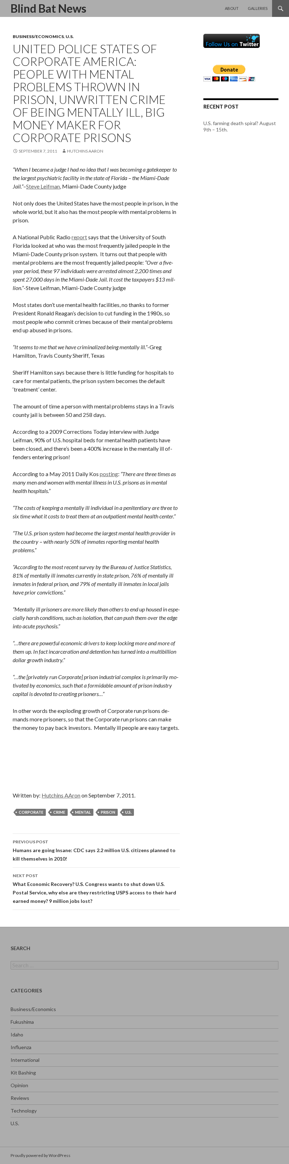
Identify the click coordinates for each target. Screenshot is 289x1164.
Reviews (20, 1098)
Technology (24, 1111)
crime (59, 812)
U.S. (70, 36)
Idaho (17, 1034)
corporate (31, 812)
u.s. (128, 812)
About (232, 8)
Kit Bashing (23, 1073)
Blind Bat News (48, 8)
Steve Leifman (43, 186)
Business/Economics (38, 36)
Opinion (19, 1085)
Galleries (258, 8)
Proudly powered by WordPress (40, 1155)
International (25, 1060)
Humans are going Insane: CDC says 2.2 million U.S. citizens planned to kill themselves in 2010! (94, 850)
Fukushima (22, 1022)
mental (83, 812)
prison (108, 812)
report (79, 237)
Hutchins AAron (85, 151)
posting (109, 473)
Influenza (21, 1047)
